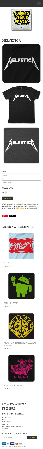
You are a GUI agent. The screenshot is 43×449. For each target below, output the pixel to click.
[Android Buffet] (21, 286)
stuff (5, 429)
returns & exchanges (12, 426)
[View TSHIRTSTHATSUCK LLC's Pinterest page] (13, 408)
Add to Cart (7, 198)
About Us (6, 417)
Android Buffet (11, 303)
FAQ (4, 419)
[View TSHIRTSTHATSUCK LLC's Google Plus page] (10, 408)
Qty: (3, 193)
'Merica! (7, 263)
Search (5, 424)
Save (5, 216)
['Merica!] (21, 246)
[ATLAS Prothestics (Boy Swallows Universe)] (21, 326)
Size (3, 179)
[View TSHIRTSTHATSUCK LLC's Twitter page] (7, 408)
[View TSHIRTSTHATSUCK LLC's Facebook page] (3, 408)
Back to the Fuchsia (13, 385)
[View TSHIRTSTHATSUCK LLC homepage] (21, 22)
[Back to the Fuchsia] (21, 368)
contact (6, 422)
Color (4, 172)
